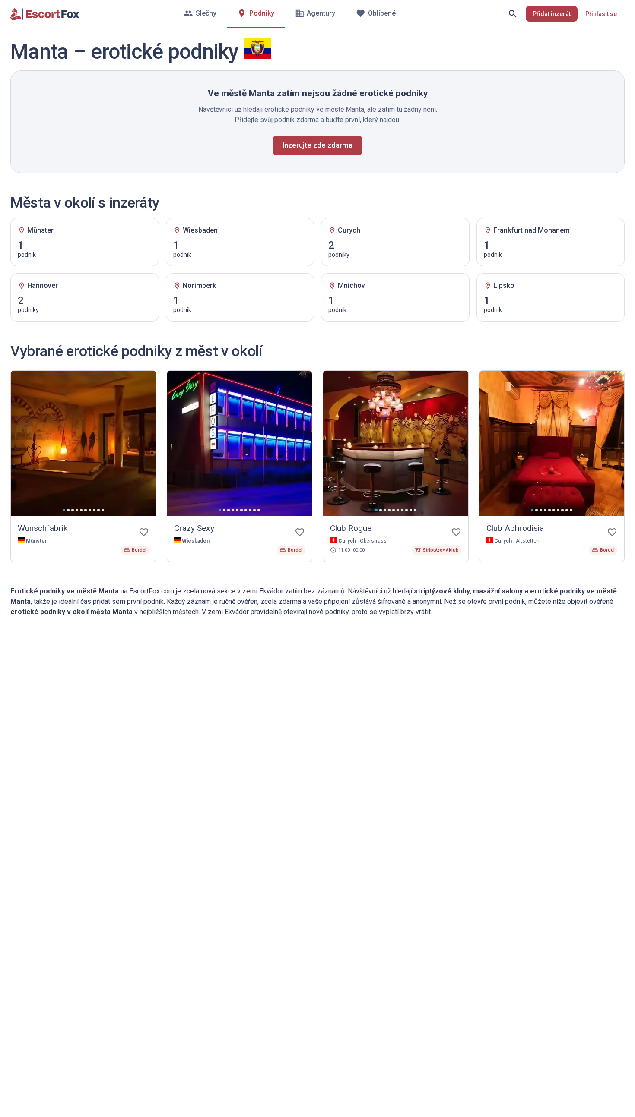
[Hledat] (512, 13)
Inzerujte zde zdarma (317, 145)
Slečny (206, 13)
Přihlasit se (601, 13)
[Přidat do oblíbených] (143, 532)
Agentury (321, 13)
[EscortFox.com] (44, 13)
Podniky (261, 13)
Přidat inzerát (552, 13)
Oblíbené (382, 13)
